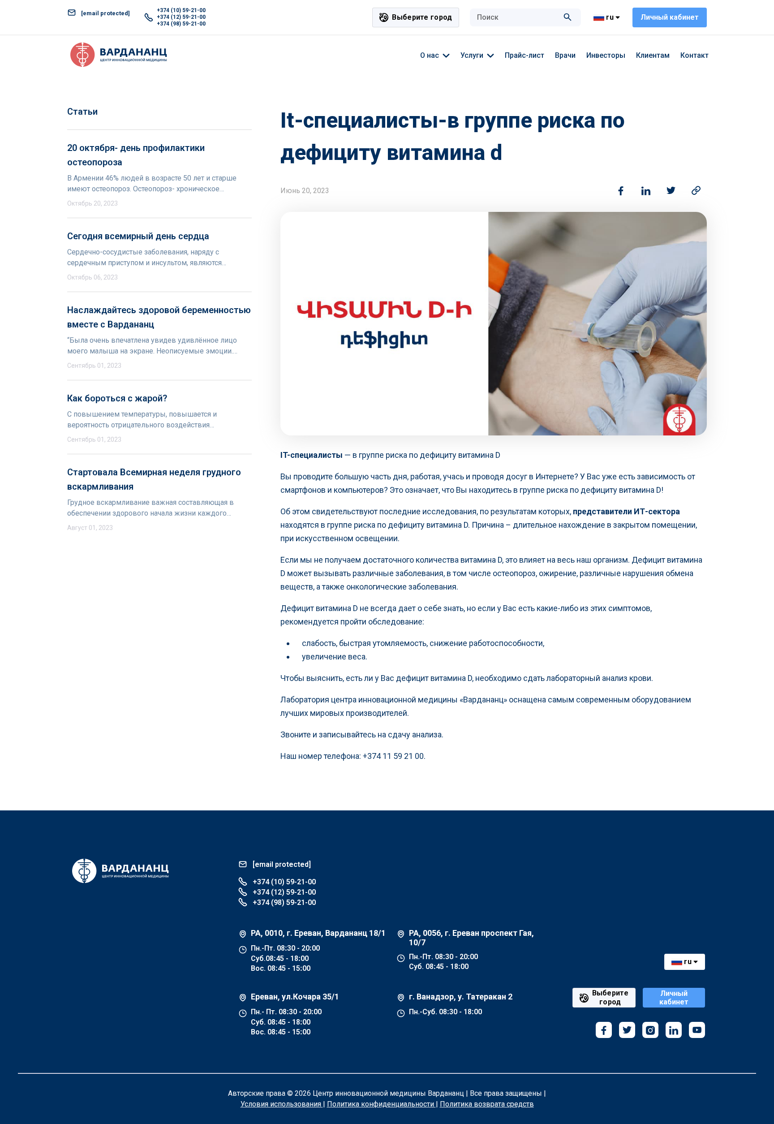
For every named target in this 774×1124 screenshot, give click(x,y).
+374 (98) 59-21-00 (181, 24)
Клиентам (653, 55)
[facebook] (604, 1030)
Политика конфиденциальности (381, 1104)
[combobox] (516, 17)
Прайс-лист (524, 55)
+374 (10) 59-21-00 (181, 10)
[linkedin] (674, 1030)
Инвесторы (605, 55)
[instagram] (650, 1030)
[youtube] (697, 1030)
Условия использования (282, 1104)
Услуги (471, 55)
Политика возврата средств (487, 1104)
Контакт (694, 55)
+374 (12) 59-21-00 (181, 17)
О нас (429, 55)
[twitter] (627, 1030)
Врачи (565, 55)
